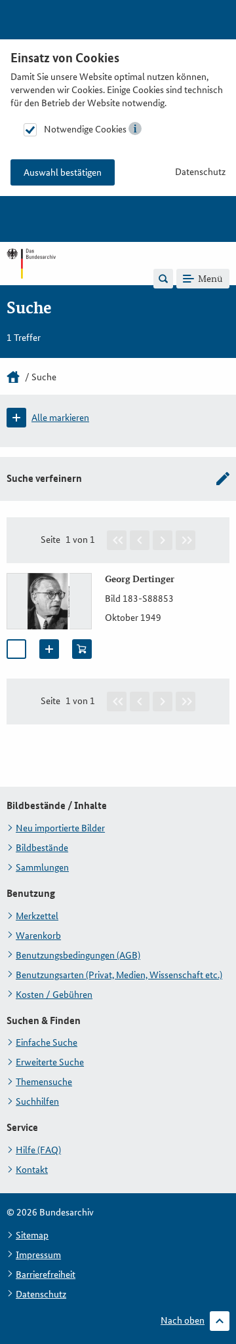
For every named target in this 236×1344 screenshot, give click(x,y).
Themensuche (44, 1082)
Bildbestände (42, 848)
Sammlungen (42, 867)
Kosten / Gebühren (54, 994)
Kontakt (32, 1170)
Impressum (38, 1255)
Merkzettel (37, 916)
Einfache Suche (46, 1042)
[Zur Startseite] (31, 278)
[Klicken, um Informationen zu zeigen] (135, 128)
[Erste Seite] (117, 540)
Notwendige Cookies (85, 129)
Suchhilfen (37, 1101)
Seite (50, 539)
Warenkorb (38, 935)
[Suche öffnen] (163, 278)
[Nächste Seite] (162, 540)
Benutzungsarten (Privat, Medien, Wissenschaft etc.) (119, 975)
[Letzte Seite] (185, 540)
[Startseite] (13, 377)
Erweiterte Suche (50, 1062)
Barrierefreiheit (45, 1274)
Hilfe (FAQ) (38, 1150)
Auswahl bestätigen (63, 172)
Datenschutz (200, 172)
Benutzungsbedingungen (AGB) (78, 955)
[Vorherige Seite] (139, 540)
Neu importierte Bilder (60, 828)
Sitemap (32, 1235)
